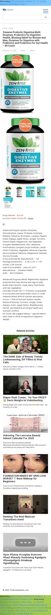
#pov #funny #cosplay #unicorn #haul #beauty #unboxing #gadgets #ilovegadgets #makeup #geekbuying (24, 559)
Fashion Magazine (20, 605)
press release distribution (21, 596)
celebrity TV (30, 1)
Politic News (6, 610)
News (23, 51)
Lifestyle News (43, 608)
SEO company (16, 1)
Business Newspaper (9, 602)
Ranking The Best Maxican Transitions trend (19, 518)
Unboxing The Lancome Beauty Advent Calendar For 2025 (21, 437)
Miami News (27, 602)
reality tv (39, 596)
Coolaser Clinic (18, 4)
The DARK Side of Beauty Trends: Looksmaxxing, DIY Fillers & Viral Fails (23, 359)
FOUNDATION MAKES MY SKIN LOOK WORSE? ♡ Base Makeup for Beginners (24, 478)
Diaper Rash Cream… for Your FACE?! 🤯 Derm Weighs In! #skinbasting (24, 399)
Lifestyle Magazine (9, 599)
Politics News (6, 613)
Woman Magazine (26, 608)
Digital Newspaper (38, 605)
